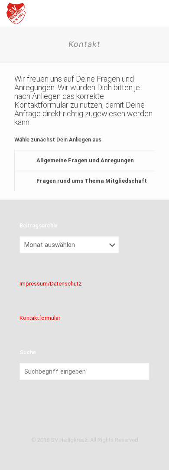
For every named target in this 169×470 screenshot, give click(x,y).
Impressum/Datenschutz (50, 283)
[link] (84, 160)
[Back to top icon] (84, 420)
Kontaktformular (40, 318)
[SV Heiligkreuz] (16, 13)
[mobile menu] (157, 13)
